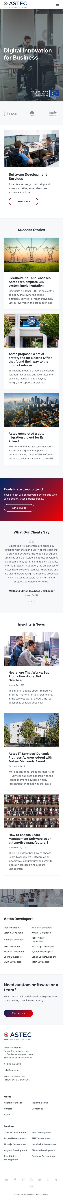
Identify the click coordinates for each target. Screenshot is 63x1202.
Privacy (46, 1194)
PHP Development (41, 1138)
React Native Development (11, 1158)
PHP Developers (12, 946)
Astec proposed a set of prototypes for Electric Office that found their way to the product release (30, 359)
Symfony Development (44, 1156)
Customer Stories (13, 1102)
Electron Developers (14, 951)
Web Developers (12, 927)
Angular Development (15, 1150)
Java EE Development (15, 1132)
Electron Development (43, 1150)
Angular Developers (41, 932)
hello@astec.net (12, 1070)
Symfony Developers (42, 951)
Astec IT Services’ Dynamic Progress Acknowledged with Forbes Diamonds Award (30, 757)
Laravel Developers (13, 932)
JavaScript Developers (43, 946)
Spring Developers (13, 956)
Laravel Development (15, 1138)
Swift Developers (12, 961)
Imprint (39, 1194)
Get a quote (19, 508)
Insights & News (40, 1102)
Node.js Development (15, 1144)
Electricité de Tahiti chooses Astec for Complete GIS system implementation (30, 281)
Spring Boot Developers (43, 956)
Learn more (23, 201)
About (7, 1114)
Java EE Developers (41, 927)
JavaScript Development (44, 1144)
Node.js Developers (14, 939)
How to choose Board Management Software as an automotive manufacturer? (30, 838)
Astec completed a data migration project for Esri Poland (27, 437)
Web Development (41, 1132)
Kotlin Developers (40, 961)
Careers (8, 1108)
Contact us (18, 1013)
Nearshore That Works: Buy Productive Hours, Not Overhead (29, 676)
